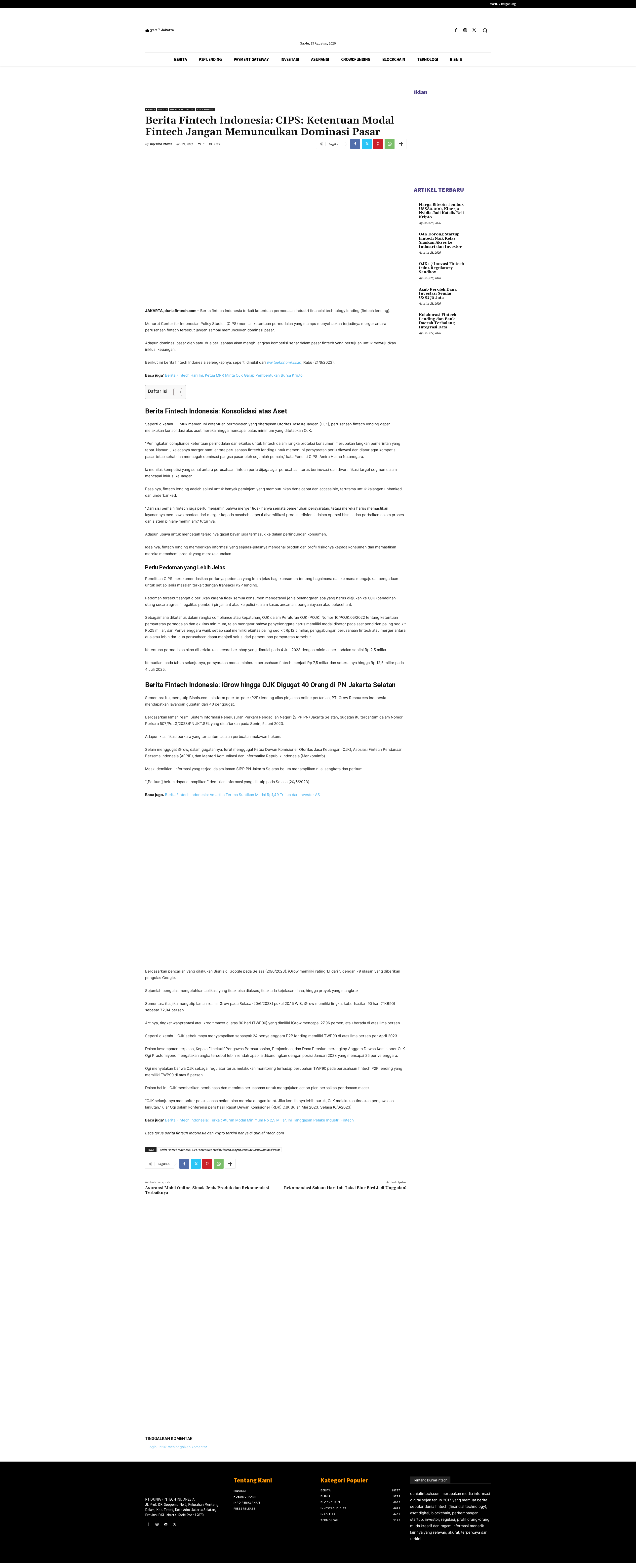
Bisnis (162, 109)
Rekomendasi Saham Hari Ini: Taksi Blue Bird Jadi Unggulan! (345, 1187)
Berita (150, 109)
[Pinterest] (378, 144)
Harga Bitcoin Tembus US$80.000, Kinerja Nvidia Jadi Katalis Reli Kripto (441, 211)
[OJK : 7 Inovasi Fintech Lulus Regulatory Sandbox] (477, 269)
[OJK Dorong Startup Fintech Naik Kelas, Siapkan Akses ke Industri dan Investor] (477, 240)
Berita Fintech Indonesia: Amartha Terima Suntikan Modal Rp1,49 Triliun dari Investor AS (242, 794)
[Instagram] (465, 30)
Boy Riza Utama (161, 144)
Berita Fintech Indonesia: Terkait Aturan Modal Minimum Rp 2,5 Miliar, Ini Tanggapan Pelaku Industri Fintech (259, 1120)
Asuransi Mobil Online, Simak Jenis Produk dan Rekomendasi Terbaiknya (207, 1190)
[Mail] (165, 1524)
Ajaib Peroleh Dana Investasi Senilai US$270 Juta (438, 293)
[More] (401, 144)
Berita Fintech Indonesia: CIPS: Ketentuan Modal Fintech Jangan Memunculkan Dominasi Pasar (219, 1150)
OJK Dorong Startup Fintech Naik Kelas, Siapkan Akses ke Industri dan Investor (440, 240)
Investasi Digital (182, 109)
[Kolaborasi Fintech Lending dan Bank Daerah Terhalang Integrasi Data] (477, 320)
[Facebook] (455, 30)
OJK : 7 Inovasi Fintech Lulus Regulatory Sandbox (441, 268)
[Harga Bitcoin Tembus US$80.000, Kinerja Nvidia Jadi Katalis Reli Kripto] (477, 210)
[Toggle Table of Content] (175, 392)
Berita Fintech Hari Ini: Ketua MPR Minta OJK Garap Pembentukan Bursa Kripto (234, 375)
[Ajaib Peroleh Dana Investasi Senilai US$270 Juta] (477, 295)
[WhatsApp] (390, 144)
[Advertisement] (275, 1355)
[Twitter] (474, 30)
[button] (485, 30)
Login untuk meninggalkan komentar (177, 1447)
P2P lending (205, 109)
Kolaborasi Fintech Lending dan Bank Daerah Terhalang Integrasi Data (437, 321)
